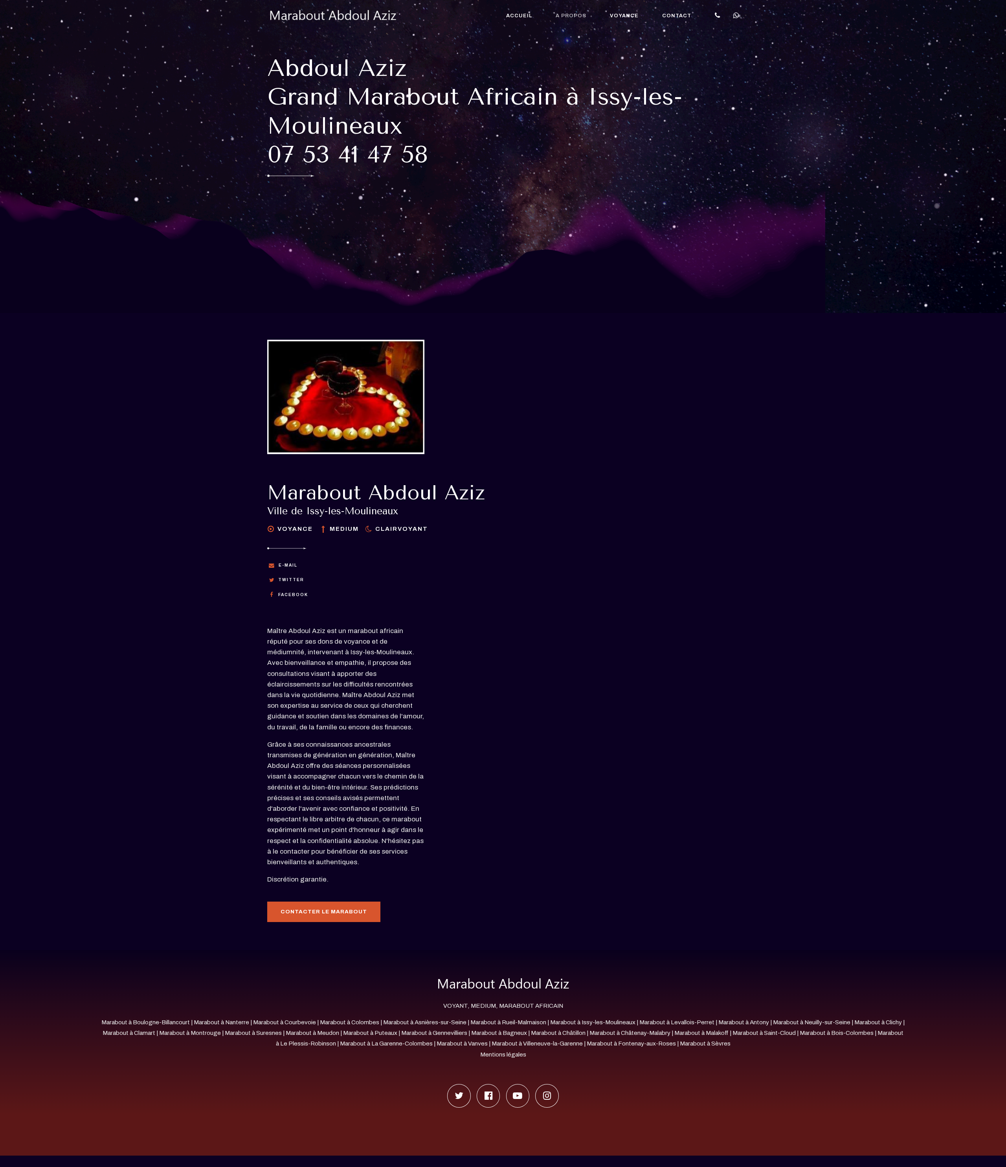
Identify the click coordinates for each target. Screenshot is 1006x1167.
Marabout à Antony (743, 1022)
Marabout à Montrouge (190, 1033)
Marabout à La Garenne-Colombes (386, 1043)
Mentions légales (503, 1054)
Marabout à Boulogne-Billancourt (145, 1022)
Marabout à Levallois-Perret (676, 1022)
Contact (676, 15)
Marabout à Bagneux (499, 1033)
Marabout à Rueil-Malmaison (508, 1022)
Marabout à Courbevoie (284, 1022)
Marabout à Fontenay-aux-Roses (631, 1043)
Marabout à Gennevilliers (434, 1033)
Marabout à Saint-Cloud (764, 1033)
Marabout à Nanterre (221, 1022)
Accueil (519, 15)
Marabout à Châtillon (558, 1033)
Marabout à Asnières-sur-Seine (424, 1022)
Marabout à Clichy (878, 1022)
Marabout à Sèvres (705, 1043)
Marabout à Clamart (129, 1033)
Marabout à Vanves (462, 1043)
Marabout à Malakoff (701, 1033)
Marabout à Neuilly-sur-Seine (811, 1022)
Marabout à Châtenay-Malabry (629, 1033)
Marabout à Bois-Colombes (837, 1033)
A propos (571, 15)
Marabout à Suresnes (253, 1033)
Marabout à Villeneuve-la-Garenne (537, 1043)
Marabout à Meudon (312, 1033)
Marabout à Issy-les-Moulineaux (592, 1022)
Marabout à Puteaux (370, 1033)
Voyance (624, 15)
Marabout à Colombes (349, 1022)
